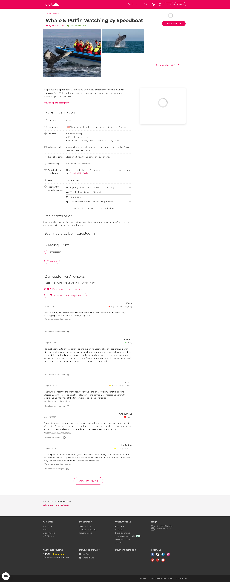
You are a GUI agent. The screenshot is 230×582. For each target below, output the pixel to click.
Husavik (56, 13)
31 (56, 26)
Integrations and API (125, 536)
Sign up (180, 4)
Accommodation (123, 539)
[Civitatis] (52, 4)
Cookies (183, 578)
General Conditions (147, 578)
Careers (118, 543)
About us (47, 526)
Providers (119, 526)
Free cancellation (78, 26)
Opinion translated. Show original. (57, 319)
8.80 (50, 26)
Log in (168, 4)
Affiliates (119, 530)
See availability (174, 23)
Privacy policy (173, 578)
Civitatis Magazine (87, 530)
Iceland (48, 13)
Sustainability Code (79, 173)
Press (45, 530)
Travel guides (85, 533)
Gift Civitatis (48, 536)
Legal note (161, 578)
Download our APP (89, 550)
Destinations (85, 526)
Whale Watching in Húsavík (56, 505)
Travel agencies (122, 533)
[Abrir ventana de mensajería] (6, 576)
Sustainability (49, 533)
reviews (60, 26)
